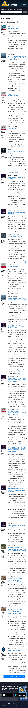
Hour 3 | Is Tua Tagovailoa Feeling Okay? (17, 327)
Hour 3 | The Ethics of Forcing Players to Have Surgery (16, 490)
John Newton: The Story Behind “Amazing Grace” (17, 299)
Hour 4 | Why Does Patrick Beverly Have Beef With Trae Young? (17, 379)
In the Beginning (14, 266)
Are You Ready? (13, 28)
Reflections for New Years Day (17, 152)
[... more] (17, 90)
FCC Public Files (17, 704)
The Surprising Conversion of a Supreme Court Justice (17, 412)
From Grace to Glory (15, 236)
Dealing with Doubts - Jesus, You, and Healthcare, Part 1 (15, 611)
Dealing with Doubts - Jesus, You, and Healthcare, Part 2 (15, 580)
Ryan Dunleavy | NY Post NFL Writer (17, 213)
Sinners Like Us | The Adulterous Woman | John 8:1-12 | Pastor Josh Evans (17, 549)
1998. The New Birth (15, 651)
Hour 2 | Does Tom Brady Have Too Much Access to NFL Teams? (17, 449)
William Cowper (13, 95)
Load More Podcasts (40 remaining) (14, 676)
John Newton (13, 129)
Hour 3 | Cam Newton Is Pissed (16, 178)
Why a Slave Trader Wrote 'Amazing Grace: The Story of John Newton (17, 57)
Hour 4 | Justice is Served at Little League (17, 526)
